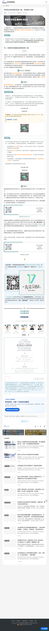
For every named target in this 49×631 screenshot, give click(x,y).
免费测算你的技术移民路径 (12, 409)
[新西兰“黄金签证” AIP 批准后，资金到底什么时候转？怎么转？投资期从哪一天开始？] (10, 492)
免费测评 (45, 628)
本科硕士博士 (7, 477)
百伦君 (5, 12)
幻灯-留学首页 (7, 502)
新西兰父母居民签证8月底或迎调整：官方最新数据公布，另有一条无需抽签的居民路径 (31, 443)
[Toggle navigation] (46, 2)
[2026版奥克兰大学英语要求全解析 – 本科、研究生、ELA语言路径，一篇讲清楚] (10, 556)
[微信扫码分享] (35, 426)
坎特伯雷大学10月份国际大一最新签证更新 (29, 465)
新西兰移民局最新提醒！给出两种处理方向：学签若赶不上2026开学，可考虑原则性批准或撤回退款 (31, 515)
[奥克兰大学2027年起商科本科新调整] (10, 457)
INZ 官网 (15, 119)
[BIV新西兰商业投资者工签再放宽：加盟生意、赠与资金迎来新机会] (10, 505)
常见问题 (31, 620)
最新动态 (19, 12)
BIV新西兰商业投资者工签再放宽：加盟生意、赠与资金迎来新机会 (31, 503)
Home (4, 5)
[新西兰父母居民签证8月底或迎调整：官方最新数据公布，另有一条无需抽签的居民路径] (10, 445)
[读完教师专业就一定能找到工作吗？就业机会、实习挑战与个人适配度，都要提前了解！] (10, 543)
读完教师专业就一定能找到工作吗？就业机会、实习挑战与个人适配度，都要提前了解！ (30, 541)
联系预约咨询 (24, 620)
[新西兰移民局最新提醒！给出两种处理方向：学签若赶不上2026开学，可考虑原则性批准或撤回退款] (10, 518)
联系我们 (18, 620)
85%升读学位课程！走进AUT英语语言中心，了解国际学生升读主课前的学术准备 (31, 477)
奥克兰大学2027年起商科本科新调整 (27, 454)
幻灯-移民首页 (7, 442)
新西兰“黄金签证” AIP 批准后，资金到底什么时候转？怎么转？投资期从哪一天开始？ (30, 490)
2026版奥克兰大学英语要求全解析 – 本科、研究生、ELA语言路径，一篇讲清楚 (31, 554)
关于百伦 (13, 620)
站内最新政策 (9, 119)
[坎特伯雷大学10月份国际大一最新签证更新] (10, 468)
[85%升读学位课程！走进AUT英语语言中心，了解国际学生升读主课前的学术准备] (10, 480)
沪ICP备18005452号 (33, 622)
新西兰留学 (7, 466)
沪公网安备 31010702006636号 (25, 624)
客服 (35, 620)
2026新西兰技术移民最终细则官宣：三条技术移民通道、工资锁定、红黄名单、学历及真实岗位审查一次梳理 (31, 528)
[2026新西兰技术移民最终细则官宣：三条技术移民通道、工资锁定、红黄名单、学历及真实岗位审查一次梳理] (10, 530)
